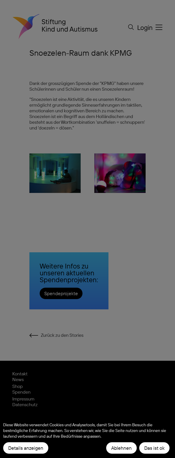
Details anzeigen (25, 448)
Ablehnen (121, 448)
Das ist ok (154, 448)
